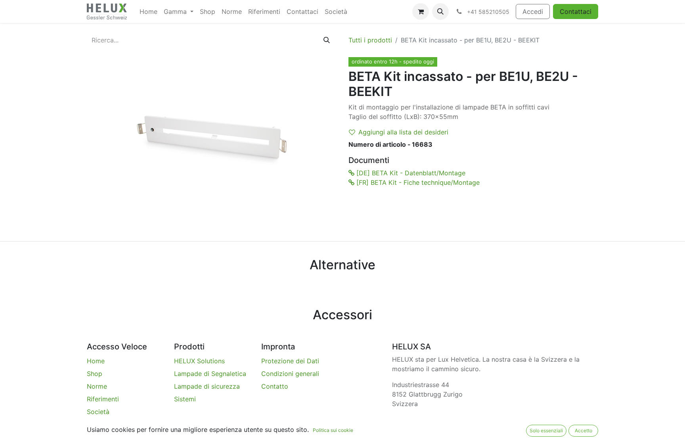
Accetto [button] (583, 430)
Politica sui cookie (333, 430)
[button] (440, 11)
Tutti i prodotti (370, 40)
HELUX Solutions (199, 361)
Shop (94, 374)
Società (98, 412)
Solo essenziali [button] (546, 430)
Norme (97, 386)
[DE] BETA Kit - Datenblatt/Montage (409, 173)
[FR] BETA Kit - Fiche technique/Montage (417, 182)
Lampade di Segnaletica (210, 374)
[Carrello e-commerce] (420, 11)
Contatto (274, 386)
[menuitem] (148, 11)
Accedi (532, 11)
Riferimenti (103, 399)
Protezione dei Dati (290, 361)
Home (96, 361)
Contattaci (575, 11)
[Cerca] (327, 40)
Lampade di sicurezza (207, 386)
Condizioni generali (290, 374)
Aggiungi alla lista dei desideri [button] (403, 132)
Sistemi (185, 399)
